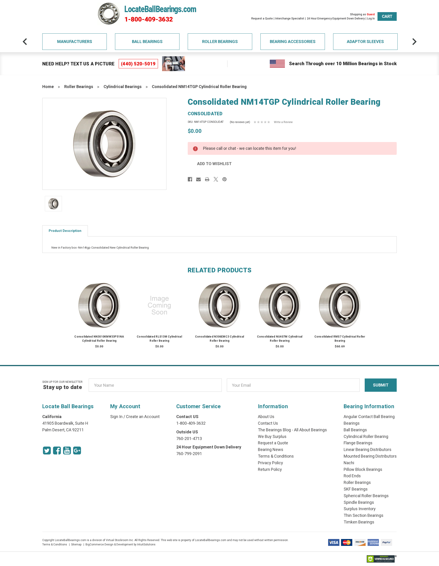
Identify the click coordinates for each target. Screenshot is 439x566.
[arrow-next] (414, 41)
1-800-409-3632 (148, 19)
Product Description (65, 231)
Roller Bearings (220, 41)
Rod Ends (352, 475)
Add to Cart (339, 309)
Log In (371, 18)
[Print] (207, 179)
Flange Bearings (358, 442)
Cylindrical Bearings (123, 86)
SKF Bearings (356, 489)
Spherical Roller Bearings (366, 495)
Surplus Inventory (360, 508)
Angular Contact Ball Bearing (369, 416)
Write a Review (283, 122)
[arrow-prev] (25, 41)
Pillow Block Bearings (363, 469)
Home (48, 86)
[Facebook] (190, 179)
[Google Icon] (77, 450)
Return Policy (270, 469)
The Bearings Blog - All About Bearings (292, 429)
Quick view (99, 300)
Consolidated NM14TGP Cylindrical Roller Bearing (199, 86)
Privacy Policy (270, 462)
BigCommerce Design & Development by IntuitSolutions (120, 544)
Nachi (349, 462)
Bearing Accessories (293, 41)
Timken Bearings (359, 522)
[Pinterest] (224, 179)
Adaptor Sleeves (365, 41)
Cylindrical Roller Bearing (366, 436)
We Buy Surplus (272, 436)
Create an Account (143, 416)
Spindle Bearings (359, 502)
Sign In (116, 416)
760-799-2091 (189, 453)
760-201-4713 (189, 438)
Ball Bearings (147, 41)
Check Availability (99, 309)
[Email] (198, 179)
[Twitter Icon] (46, 450)
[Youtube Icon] (67, 450)
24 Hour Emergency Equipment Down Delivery (336, 18)
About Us (266, 416)
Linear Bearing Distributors (367, 449)
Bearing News (270, 449)
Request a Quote (262, 18)
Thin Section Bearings (363, 515)
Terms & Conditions (276, 456)
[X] (216, 179)
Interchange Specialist (289, 18)
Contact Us (268, 423)
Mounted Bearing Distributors (370, 456)
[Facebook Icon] (57, 450)
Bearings (352, 423)
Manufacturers (74, 41)
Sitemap (76, 544)
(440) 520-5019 (138, 64)
